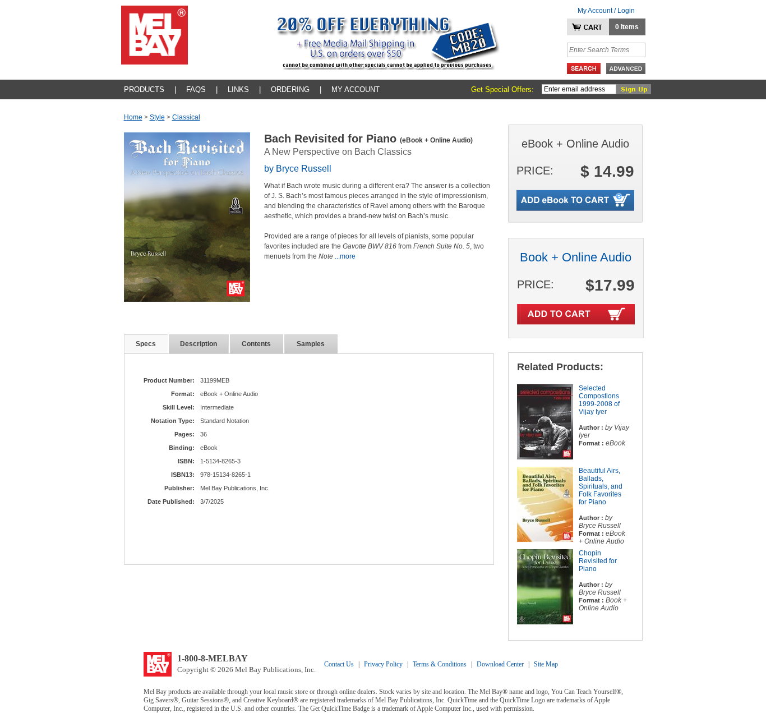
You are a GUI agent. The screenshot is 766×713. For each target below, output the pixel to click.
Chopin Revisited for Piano (598, 561)
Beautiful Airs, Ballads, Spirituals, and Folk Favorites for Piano (600, 486)
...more (345, 256)
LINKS (238, 89)
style (157, 117)
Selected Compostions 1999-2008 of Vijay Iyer (599, 400)
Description (198, 344)
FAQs (196, 89)
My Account (355, 89)
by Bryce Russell (297, 168)
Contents (256, 344)
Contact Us (339, 664)
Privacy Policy (383, 664)
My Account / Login (606, 11)
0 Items (627, 27)
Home (133, 117)
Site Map (546, 664)
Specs (146, 344)
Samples (311, 344)
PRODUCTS (144, 89)
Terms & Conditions (440, 664)
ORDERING (290, 89)
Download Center (500, 664)
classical (186, 117)
